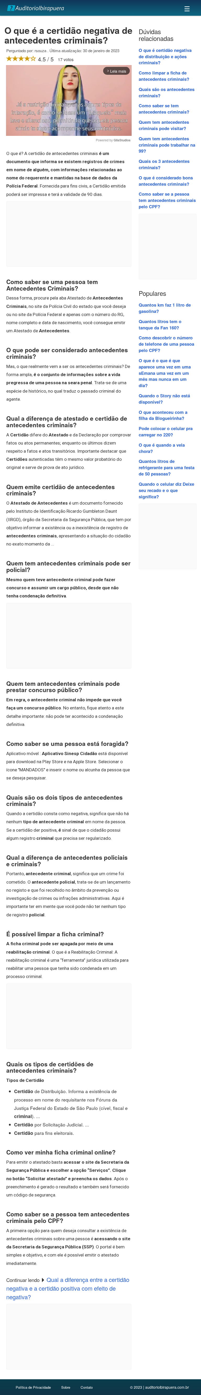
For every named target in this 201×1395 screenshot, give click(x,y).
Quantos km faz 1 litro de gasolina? (165, 308)
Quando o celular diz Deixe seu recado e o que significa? (166, 490)
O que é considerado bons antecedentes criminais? (166, 180)
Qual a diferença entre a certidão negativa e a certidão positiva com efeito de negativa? (67, 1288)
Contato (87, 1387)
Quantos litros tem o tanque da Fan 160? (160, 324)
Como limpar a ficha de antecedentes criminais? (164, 76)
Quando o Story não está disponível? (164, 398)
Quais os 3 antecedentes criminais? (164, 164)
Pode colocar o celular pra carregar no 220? (166, 431)
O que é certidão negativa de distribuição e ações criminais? (165, 56)
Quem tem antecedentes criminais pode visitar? (164, 125)
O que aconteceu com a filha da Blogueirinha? (163, 415)
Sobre (65, 1387)
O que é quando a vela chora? (162, 448)
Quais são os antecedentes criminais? (166, 92)
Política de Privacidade (33, 1387)
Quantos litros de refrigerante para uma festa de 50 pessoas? (166, 467)
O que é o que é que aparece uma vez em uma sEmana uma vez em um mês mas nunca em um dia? (165, 372)
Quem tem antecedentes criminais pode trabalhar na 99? (167, 144)
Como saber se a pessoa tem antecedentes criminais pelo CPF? (167, 200)
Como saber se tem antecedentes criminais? (164, 108)
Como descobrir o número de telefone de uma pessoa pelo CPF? (166, 343)
